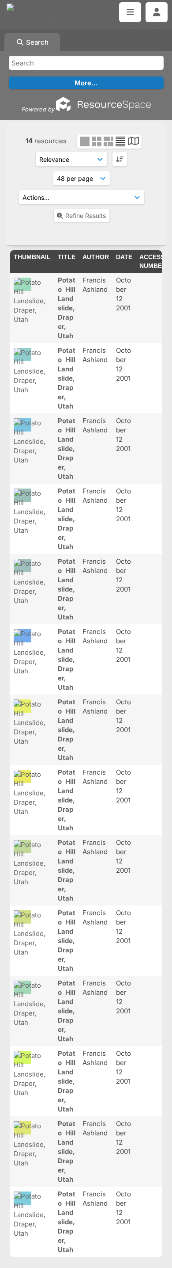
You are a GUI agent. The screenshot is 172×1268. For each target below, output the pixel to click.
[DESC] (119, 159)
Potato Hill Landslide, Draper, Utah (66, 308)
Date (124, 256)
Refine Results (85, 215)
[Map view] (133, 142)
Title (66, 256)
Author (95, 256)
